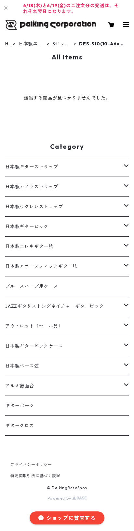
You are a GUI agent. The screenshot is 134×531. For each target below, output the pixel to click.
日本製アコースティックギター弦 (41, 266)
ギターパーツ (19, 406)
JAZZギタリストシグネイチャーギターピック (54, 306)
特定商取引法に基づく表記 (35, 475)
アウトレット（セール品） (34, 326)
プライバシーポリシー (31, 464)
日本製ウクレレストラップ (34, 207)
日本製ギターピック (26, 226)
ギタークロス (19, 426)
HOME (7, 44)
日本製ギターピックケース (34, 346)
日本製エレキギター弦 (31, 44)
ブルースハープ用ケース (31, 286)
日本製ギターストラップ (31, 167)
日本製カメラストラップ (31, 187)
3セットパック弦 (62, 44)
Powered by (60, 498)
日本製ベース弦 (22, 366)
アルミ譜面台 (19, 386)
